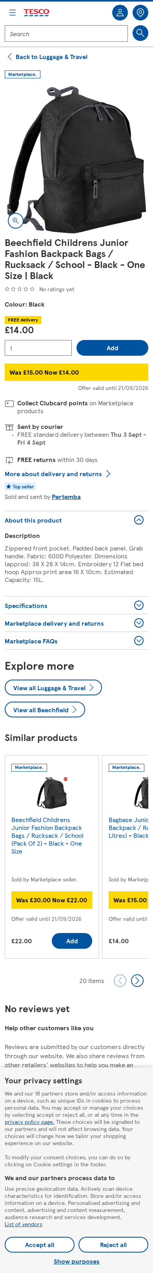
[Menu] (12, 12)
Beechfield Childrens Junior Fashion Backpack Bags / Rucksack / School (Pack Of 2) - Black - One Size (47, 835)
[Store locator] (140, 12)
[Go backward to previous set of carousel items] (120, 980)
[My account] (120, 12)
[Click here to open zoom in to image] (16, 221)
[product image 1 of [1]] (76, 159)
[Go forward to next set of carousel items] (137, 980)
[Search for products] (140, 33)
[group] (52, 858)
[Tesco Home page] (37, 13)
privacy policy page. (30, 1121)
